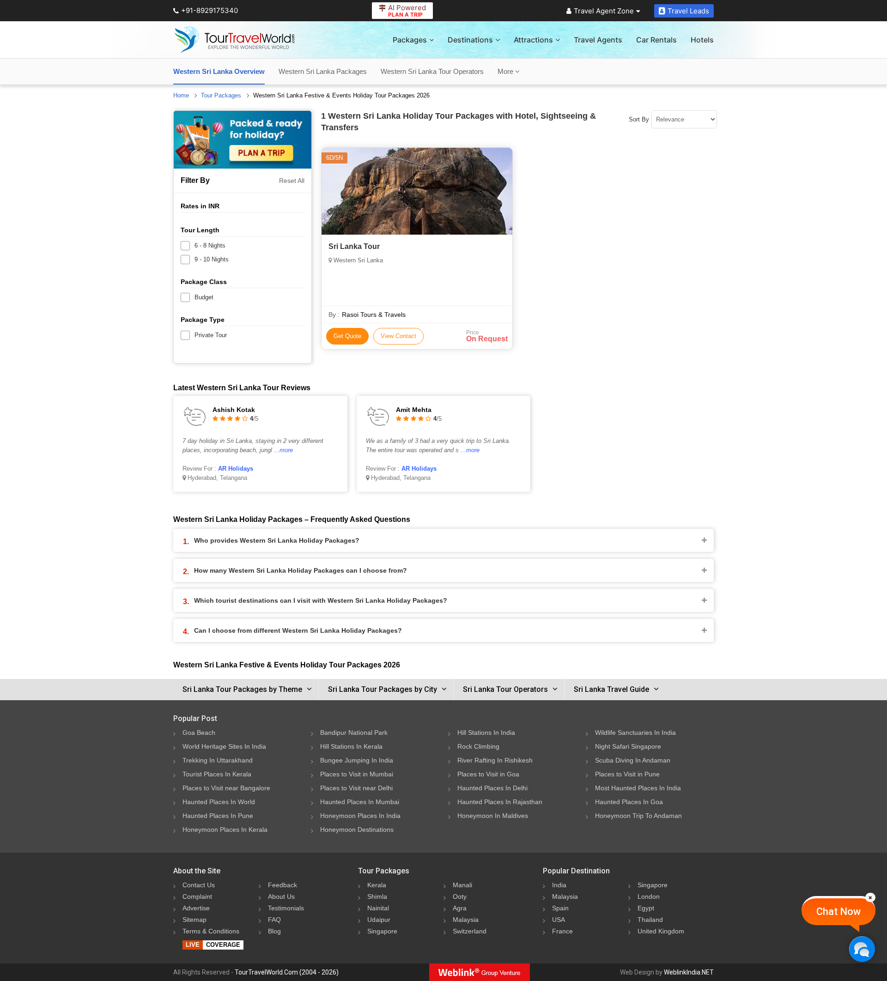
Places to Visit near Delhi (356, 788)
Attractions (533, 39)
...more (283, 450)
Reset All (291, 180)
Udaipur (378, 919)
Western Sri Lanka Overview (219, 71)
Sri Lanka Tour (354, 246)
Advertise (196, 908)
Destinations (470, 39)
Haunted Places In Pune (217, 815)
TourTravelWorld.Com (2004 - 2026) (287, 972)
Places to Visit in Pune (627, 774)
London (649, 896)
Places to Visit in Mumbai (356, 774)
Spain (560, 908)
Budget (203, 297)
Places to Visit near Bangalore (226, 788)
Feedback (282, 885)
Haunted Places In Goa (629, 801)
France (562, 931)
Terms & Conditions (210, 931)
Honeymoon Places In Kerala (224, 829)
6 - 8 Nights (209, 245)
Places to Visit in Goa (488, 774)
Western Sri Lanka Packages (323, 71)
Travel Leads (688, 10)
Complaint (197, 896)
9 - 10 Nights (211, 259)
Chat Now (838, 911)
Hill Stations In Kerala (351, 746)
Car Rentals (656, 39)
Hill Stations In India (486, 732)
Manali (462, 885)
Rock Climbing (478, 746)
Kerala (376, 885)
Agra (460, 908)
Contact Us (198, 885)
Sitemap (194, 919)
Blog (274, 931)
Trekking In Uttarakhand (217, 760)
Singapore (382, 931)
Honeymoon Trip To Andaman (638, 815)
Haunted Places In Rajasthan (499, 801)
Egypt (646, 908)
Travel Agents (598, 39)
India (559, 885)
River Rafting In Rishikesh (495, 760)
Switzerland (469, 931)
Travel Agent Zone (604, 10)
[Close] (870, 897)
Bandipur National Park (354, 732)
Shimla (377, 896)
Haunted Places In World (218, 801)
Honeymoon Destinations (357, 829)
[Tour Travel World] (234, 39)
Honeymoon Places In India (360, 815)
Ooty (460, 896)
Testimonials (286, 908)
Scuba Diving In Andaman (632, 760)
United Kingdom (661, 931)
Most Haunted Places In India (638, 788)
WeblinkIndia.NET (689, 972)
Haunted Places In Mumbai (359, 801)
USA (558, 919)
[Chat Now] (862, 949)
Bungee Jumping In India (356, 760)
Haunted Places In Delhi (492, 788)
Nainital (378, 908)
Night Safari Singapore (628, 746)
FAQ (274, 919)
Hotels (702, 39)
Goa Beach (198, 732)
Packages (410, 39)
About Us (281, 896)
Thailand (650, 919)
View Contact (398, 336)
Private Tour (210, 335)
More (506, 71)
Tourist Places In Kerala (216, 774)
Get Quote (347, 336)
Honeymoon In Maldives (492, 815)
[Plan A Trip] (242, 140)
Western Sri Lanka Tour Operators (432, 71)
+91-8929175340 (209, 10)
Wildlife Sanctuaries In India (635, 732)
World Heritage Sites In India (224, 746)
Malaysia (466, 919)
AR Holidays (235, 468)
